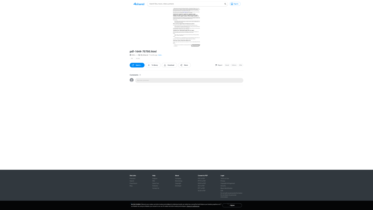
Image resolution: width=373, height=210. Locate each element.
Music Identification (226, 188)
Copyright (178, 183)
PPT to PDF (201, 188)
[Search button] (225, 4)
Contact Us (155, 188)
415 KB (138, 58)
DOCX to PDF (202, 183)
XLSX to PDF (201, 190)
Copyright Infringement (228, 183)
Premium (132, 178)
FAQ (153, 181)
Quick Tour (155, 183)
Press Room (133, 183)
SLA (222, 190)
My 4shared (144, 55)
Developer (178, 186)
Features (155, 186)
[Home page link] (139, 4)
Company (178, 178)
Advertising (178, 181)
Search (132, 181)
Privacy (223, 181)
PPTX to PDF (202, 181)
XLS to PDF (201, 186)
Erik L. (134, 55)
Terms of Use (225, 178)
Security (223, 186)
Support (154, 178)
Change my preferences (192, 206)
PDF (132, 58)
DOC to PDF (201, 178)
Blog (131, 186)
